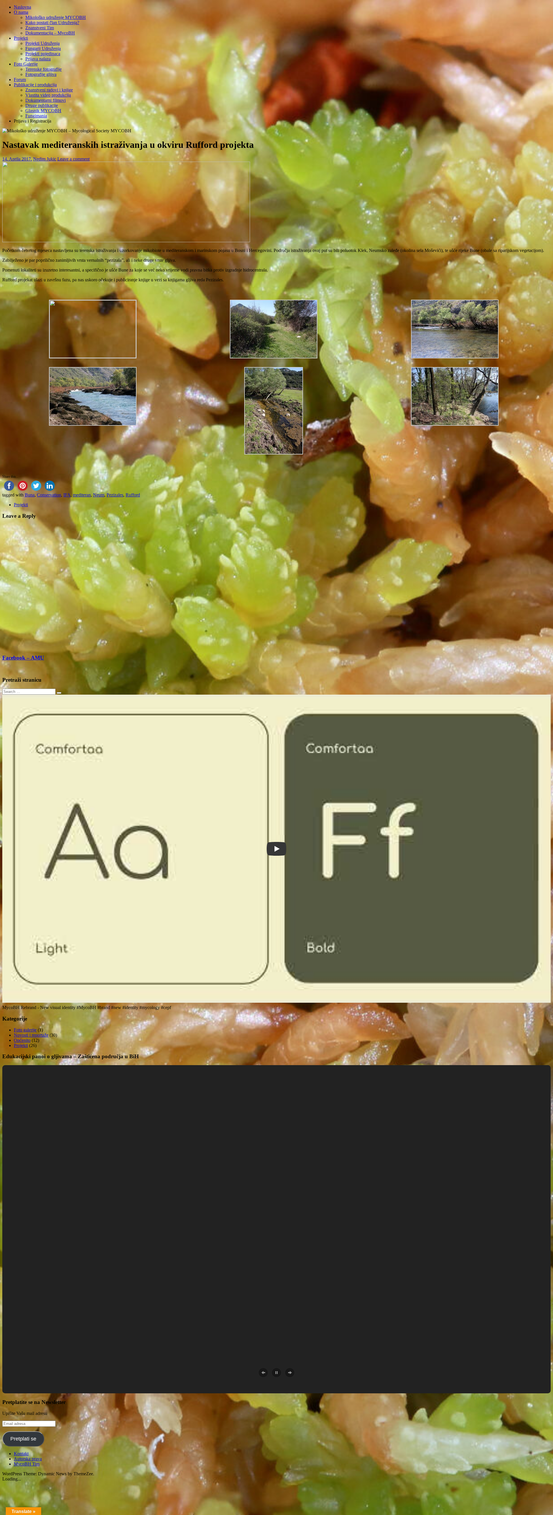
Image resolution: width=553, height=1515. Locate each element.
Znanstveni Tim (39, 27)
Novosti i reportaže (31, 1035)
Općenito (22, 1040)
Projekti (21, 38)
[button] (92, 329)
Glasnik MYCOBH (43, 110)
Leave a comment (73, 158)
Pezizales (115, 494)
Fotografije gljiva (40, 74)
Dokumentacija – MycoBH (50, 32)
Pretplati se (23, 1439)
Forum (20, 79)
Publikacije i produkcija (35, 84)
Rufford (133, 494)
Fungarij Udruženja (43, 48)
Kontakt (21, 1453)
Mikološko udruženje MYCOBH (55, 17)
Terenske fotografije (43, 69)
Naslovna (22, 7)
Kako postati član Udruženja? (52, 22)
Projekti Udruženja (42, 43)
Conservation (49, 494)
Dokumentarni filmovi (45, 100)
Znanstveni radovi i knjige (49, 89)
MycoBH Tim (26, 1463)
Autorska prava (28, 1458)
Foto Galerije (26, 64)
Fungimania (36, 115)
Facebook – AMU (23, 658)
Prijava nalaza (38, 58)
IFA (67, 494)
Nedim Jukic (44, 158)
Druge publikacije (41, 105)
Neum (98, 494)
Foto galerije (25, 1029)
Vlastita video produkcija (48, 95)
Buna (30, 494)
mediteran (82, 494)
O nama (21, 12)
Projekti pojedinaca (42, 53)
